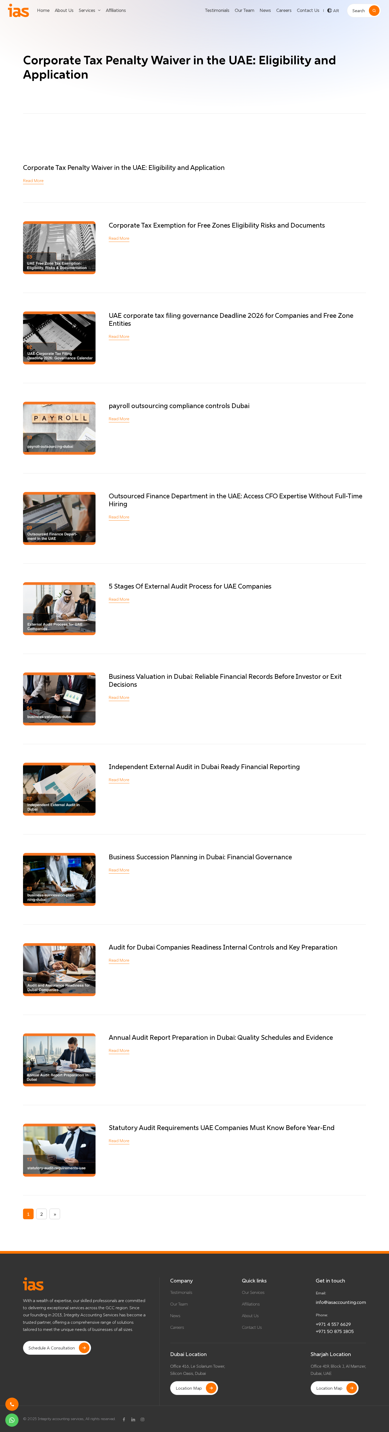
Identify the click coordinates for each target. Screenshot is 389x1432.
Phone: (322, 1315)
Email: (321, 1293)
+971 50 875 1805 (335, 1331)
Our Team (244, 10)
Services (87, 10)
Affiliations (116, 10)
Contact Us (308, 10)
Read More (33, 180)
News (265, 10)
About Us (64, 10)
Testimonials (217, 10)
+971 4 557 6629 (333, 1324)
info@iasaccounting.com (341, 1302)
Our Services (253, 1292)
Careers (284, 10)
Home (43, 10)
